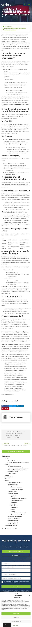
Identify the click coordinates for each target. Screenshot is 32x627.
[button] (30, 595)
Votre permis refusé (13, 471)
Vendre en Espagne (12, 523)
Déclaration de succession (14, 466)
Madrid (13, 509)
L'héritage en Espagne (16, 487)
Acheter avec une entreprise (15, 516)
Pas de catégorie (9, 477)
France (7, 475)
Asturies (13, 496)
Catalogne (13, 504)
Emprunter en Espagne (20, 28)
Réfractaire (16, 617)
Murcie (13, 511)
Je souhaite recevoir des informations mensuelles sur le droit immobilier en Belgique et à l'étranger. (17, 582)
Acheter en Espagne (9, 28)
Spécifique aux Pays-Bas (11, 525)
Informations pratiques (10, 30)
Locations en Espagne (13, 522)
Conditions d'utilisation (20, 591)
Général (7, 459)
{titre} (14, 625)
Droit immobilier (12, 473)
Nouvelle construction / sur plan (19, 513)
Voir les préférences (16, 621)
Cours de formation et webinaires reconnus (18, 462)
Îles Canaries (14, 502)
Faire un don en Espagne (17, 489)
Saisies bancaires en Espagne (15, 482)
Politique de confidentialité (8, 591)
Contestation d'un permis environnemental (18, 468)
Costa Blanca (14, 505)
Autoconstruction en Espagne (18, 514)
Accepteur (16, 613)
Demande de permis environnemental (17, 469)
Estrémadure (14, 507)
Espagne (7, 480)
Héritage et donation (13, 486)
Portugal (7, 478)
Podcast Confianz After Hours (15, 460)
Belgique (7, 464)
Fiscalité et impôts (12, 491)
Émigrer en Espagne (13, 484)
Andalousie (14, 495)
